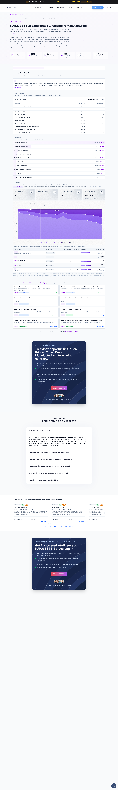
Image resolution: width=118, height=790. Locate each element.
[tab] (28, 68)
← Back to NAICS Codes (16, 14)
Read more (17, 87)
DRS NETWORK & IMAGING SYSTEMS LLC (24, 129)
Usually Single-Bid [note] (18, 186)
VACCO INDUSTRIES (19, 120)
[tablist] (59, 68)
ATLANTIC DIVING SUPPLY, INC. (22, 117)
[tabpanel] (59, 241)
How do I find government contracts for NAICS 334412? (48, 473)
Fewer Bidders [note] (49, 257)
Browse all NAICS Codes (71, 331)
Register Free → (86, 1)
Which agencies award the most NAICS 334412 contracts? (49, 466)
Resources (60, 7)
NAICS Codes (26, 18)
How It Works (48, 7)
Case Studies (80, 7)
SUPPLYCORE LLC (18, 109)
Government (18, 18)
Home (11, 18)
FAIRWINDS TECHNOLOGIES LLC (22, 106)
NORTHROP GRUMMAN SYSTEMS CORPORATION (26, 126)
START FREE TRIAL (59, 388)
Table (91, 99)
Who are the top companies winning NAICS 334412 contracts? (51, 459)
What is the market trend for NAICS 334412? (44, 480)
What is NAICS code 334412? (39, 431)
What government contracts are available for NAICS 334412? (50, 452)
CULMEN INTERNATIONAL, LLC (22, 132)
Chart (97, 99)
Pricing (70, 7)
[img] (86, 252)
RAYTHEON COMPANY (20, 112)
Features (36, 7)
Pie (102, 99)
